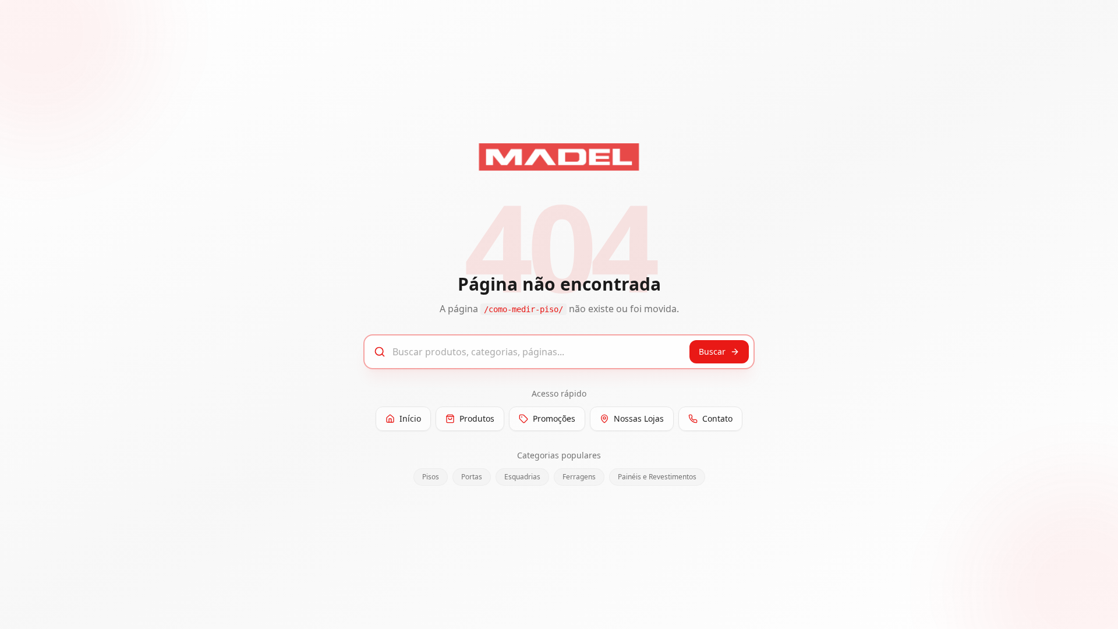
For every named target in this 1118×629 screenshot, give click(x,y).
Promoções (554, 418)
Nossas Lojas (639, 418)
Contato (717, 418)
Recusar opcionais (835, 607)
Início (410, 418)
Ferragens (579, 477)
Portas (471, 477)
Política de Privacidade (333, 613)
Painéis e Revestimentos (657, 477)
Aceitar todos (922, 607)
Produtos (476, 418)
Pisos (430, 477)
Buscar (712, 351)
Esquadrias (522, 477)
